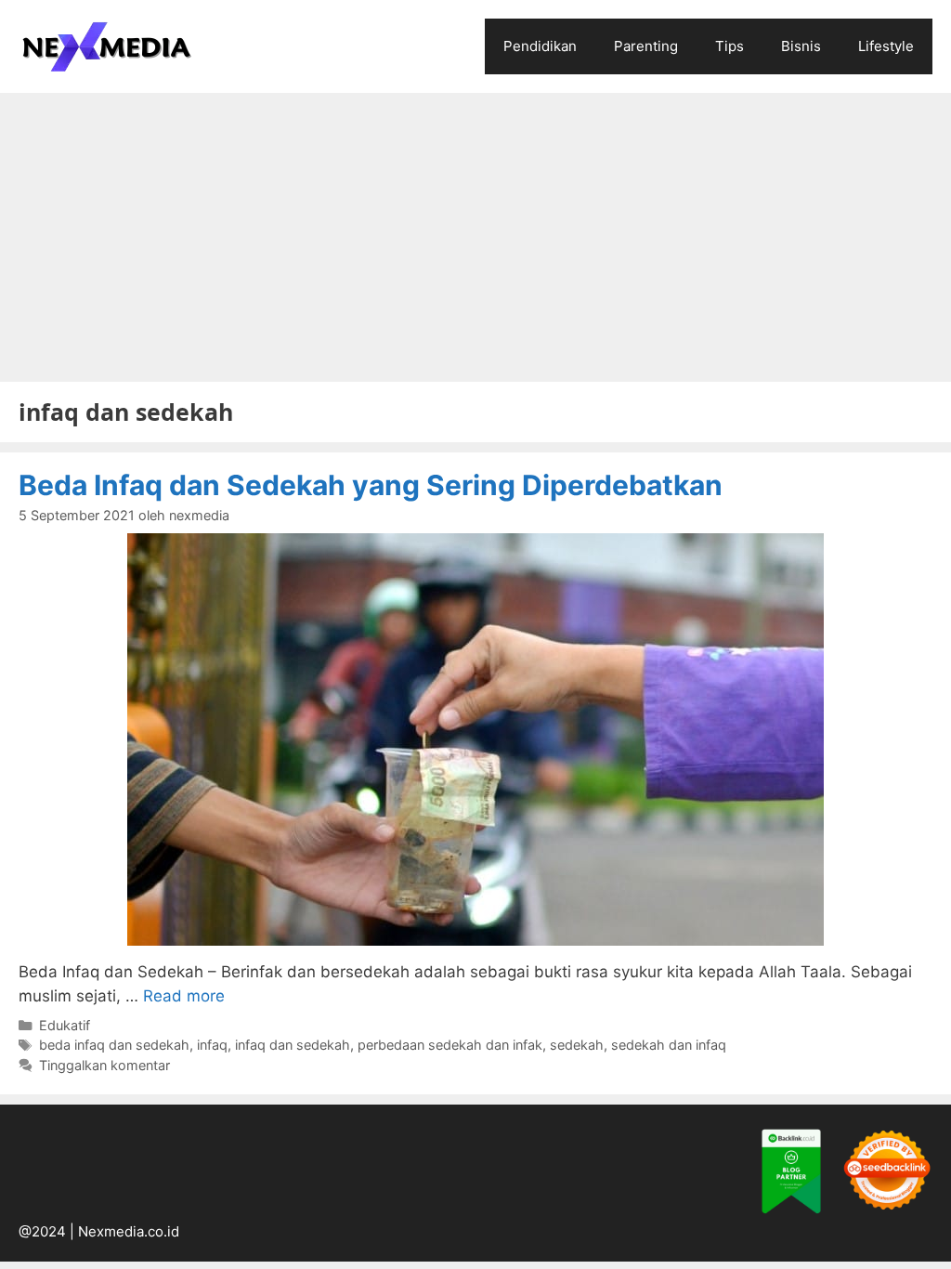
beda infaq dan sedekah (114, 1045)
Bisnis (801, 46)
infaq (212, 1045)
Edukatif (64, 1025)
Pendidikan (540, 46)
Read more (184, 996)
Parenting (646, 46)
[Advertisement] (475, 232)
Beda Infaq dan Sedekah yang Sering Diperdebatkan (371, 485)
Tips (729, 46)
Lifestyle (886, 46)
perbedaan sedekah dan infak (450, 1045)
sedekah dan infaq (668, 1045)
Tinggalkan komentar (104, 1065)
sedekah (577, 1045)
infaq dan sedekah (292, 1045)
